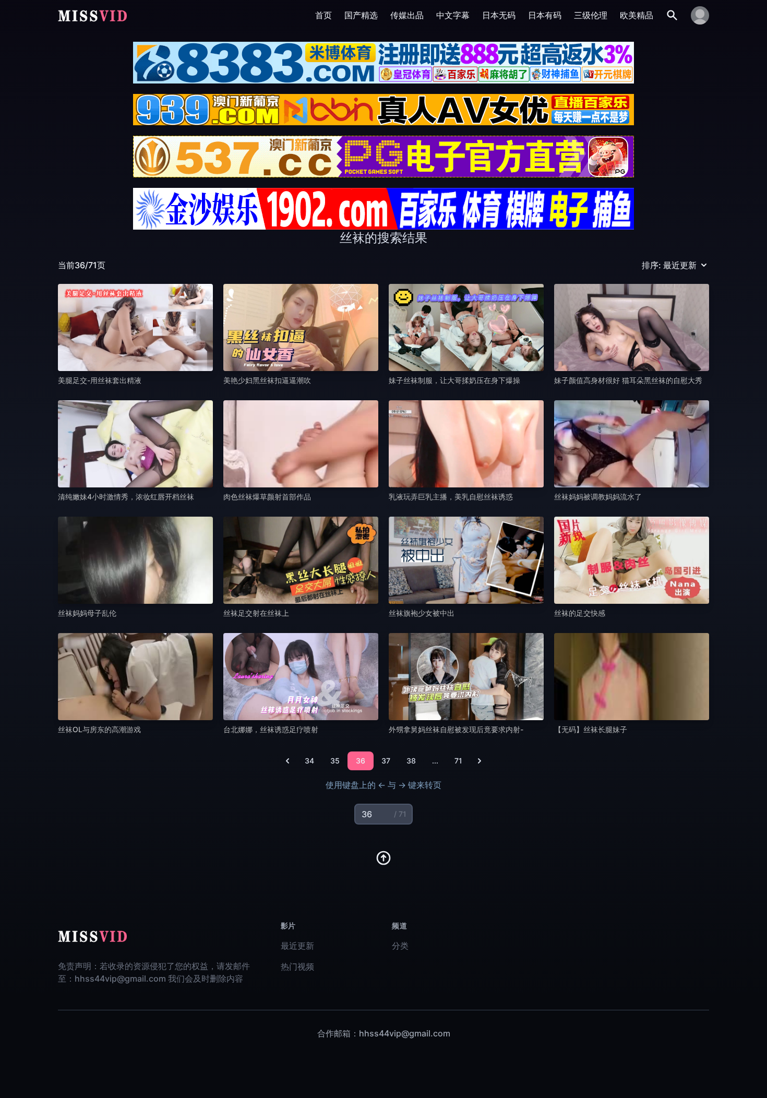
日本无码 (499, 15)
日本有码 (544, 15)
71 (458, 760)
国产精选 (361, 15)
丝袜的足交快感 (579, 612)
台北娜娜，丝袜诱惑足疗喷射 (270, 729)
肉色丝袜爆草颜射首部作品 (267, 496)
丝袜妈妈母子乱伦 (87, 612)
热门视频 (297, 966)
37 (385, 760)
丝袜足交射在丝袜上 (256, 612)
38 (411, 760)
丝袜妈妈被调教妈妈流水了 (598, 496)
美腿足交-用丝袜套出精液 (99, 380)
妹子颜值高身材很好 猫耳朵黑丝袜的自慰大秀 (628, 380)
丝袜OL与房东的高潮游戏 (99, 729)
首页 (323, 15)
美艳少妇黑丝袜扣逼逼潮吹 (267, 380)
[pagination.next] (479, 760)
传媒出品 (407, 15)
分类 (400, 945)
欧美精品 (636, 15)
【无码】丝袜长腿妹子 (590, 729)
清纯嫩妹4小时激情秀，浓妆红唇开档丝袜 (126, 496)
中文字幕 (453, 15)
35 (335, 760)
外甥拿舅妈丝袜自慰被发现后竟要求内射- (456, 729)
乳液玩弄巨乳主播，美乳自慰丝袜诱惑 (451, 496)
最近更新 (297, 945)
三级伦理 (590, 15)
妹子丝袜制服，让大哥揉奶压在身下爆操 (454, 380)
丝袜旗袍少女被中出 (421, 612)
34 (309, 760)
